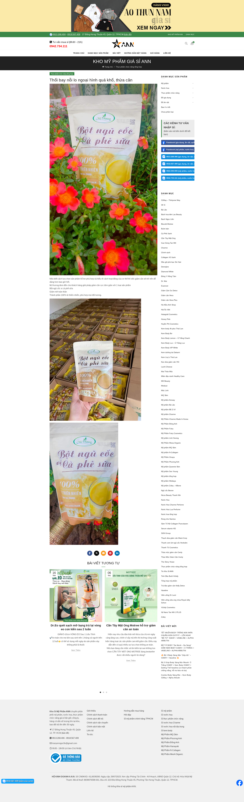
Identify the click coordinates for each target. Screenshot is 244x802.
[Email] (103, 553)
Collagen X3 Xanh (168, 257)
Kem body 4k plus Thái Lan (172, 329)
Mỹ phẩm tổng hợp (168, 476)
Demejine (165, 267)
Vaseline (164, 590)
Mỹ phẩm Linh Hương (170, 438)
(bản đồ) (128, 34)
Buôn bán (165, 229)
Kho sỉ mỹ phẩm (124, 786)
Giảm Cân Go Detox (169, 291)
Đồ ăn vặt (165, 102)
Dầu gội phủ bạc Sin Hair (171, 262)
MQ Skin (164, 395)
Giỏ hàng (155, 53)
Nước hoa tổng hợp (169, 514)
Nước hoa (165, 88)
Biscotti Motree (167, 224)
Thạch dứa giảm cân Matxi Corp (174, 538)
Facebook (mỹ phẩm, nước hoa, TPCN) (180, 150)
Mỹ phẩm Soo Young (169, 471)
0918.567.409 (73, 34)
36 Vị (163, 205)
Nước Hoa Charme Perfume (172, 505)
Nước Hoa (165, 500)
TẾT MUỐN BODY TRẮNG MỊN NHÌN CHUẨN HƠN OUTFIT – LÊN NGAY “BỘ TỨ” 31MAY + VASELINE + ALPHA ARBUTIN (177, 637)
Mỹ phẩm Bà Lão (168, 405)
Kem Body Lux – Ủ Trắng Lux (173, 343)
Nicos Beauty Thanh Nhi (171, 495)
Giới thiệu (91, 711)
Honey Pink (165, 319)
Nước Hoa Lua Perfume (170, 509)
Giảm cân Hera (167, 295)
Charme (164, 248)
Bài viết (117, 53)
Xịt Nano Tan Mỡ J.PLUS (171, 612)
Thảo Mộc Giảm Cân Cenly (172, 557)
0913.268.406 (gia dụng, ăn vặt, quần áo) (180, 157)
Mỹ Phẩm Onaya (168, 457)
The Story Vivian (167, 562)
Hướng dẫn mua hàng (134, 711)
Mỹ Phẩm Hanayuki (170, 746)
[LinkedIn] (117, 553)
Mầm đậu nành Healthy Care (172, 376)
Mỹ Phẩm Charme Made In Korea (174, 419)
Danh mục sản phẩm (98, 53)
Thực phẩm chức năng (170, 93)
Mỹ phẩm (165, 83)
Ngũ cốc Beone (167, 490)
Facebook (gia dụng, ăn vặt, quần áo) (180, 142)
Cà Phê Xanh (166, 234)
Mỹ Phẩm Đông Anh (169, 424)
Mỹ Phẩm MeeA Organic (172, 754)
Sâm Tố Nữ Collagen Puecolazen (174, 524)
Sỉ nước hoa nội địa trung (172, 727)
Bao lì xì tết (165, 107)
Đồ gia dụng (166, 98)
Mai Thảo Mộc (167, 371)
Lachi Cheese (166, 367)
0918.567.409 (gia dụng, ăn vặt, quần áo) (180, 164)
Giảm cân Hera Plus (169, 300)
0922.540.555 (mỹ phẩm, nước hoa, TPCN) (180, 171)
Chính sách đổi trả (95, 719)
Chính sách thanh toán (97, 715)
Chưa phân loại (167, 112)
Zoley (163, 617)
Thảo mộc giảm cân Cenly (171, 552)
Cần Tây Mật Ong (168, 238)
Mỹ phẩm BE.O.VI (168, 410)
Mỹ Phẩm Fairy (167, 429)
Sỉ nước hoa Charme (170, 723)
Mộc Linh (165, 390)
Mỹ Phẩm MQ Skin (169, 734)
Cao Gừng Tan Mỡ (168, 243)
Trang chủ (78, 53)
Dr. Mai (164, 281)
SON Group (166, 533)
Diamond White (167, 272)
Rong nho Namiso (168, 519)
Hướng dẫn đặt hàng (135, 53)
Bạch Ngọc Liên (167, 219)
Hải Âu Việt (165, 310)
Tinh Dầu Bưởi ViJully (169, 576)
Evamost (164, 286)
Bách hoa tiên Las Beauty (171, 214)
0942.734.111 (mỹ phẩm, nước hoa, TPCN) (180, 178)
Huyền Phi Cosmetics (169, 324)
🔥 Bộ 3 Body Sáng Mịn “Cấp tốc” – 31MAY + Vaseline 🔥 (176, 656)
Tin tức (90, 734)
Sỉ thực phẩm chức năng (172, 719)
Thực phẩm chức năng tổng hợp (129, 67)
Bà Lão (164, 210)
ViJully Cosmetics (168, 607)
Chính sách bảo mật (96, 727)
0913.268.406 (59, 34)
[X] (96, 553)
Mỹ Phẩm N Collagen (170, 750)
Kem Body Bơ (166, 333)
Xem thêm (75, 650)
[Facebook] (89, 553)
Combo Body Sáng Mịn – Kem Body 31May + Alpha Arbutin (176, 676)
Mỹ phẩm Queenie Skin (170, 467)
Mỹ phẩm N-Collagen (169, 452)
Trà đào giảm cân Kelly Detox (173, 586)
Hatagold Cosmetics (169, 314)
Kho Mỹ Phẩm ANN (175, 34)
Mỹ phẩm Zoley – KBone (171, 486)
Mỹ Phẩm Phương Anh (170, 462)
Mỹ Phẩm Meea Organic (171, 443)
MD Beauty (165, 381)
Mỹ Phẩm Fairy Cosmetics (171, 433)
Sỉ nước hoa (166, 715)
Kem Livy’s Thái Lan (169, 357)
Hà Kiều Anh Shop (168, 305)
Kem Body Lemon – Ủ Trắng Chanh (175, 338)
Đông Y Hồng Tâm (168, 276)
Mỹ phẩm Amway (168, 400)
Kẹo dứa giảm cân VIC (170, 362)
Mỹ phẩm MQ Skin (168, 448)
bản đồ (65, 733)
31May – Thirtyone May (170, 200)
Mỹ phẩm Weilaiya (168, 481)
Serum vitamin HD (168, 528)
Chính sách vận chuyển (97, 723)
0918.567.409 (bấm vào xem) (19, 781)
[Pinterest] (110, 553)
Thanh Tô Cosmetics (169, 547)
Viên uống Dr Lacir (168, 595)
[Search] (186, 43)
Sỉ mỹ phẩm (166, 711)
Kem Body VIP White (169, 348)
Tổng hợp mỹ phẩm (169, 581)
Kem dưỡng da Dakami (170, 352)
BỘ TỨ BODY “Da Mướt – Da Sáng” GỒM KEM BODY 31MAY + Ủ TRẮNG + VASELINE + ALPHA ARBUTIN (177, 648)
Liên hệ (167, 53)
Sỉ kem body (166, 730)
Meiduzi (164, 386)
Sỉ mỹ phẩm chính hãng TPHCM (138, 719)
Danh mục (190, 34)
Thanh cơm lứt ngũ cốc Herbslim (174, 543)
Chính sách (165, 252)
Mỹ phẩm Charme (168, 414)
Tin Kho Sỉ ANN (167, 571)
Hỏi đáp (127, 715)
